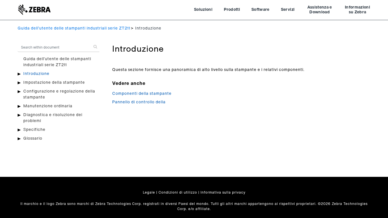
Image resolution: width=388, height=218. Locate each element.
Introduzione (36, 74)
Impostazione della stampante (54, 83)
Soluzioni (203, 10)
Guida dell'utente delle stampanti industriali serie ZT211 (74, 28)
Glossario (32, 139)
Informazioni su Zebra (357, 9)
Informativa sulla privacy (223, 192)
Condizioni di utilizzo (177, 192)
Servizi (288, 10)
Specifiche (34, 130)
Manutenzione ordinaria (47, 106)
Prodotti (232, 10)
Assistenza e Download (319, 9)
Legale (149, 192)
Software (260, 10)
